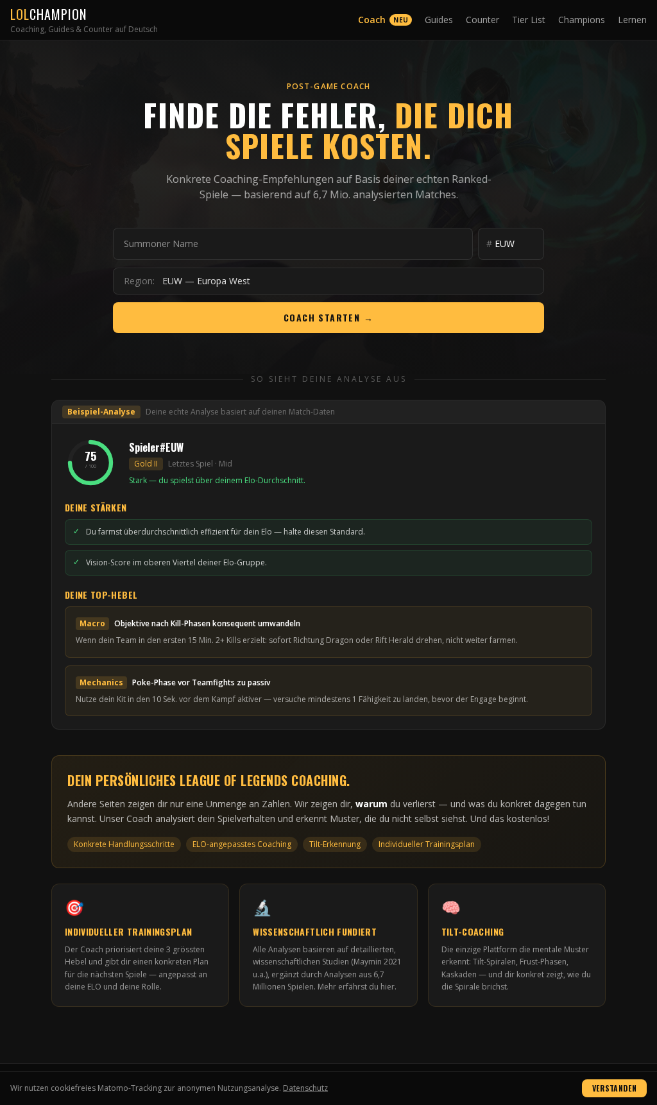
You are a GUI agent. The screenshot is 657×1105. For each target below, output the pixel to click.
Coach (383, 19)
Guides (439, 19)
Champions (581, 19)
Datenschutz (305, 1088)
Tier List (528, 19)
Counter (482, 19)
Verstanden (614, 1088)
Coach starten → (328, 317)
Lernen (632, 19)
